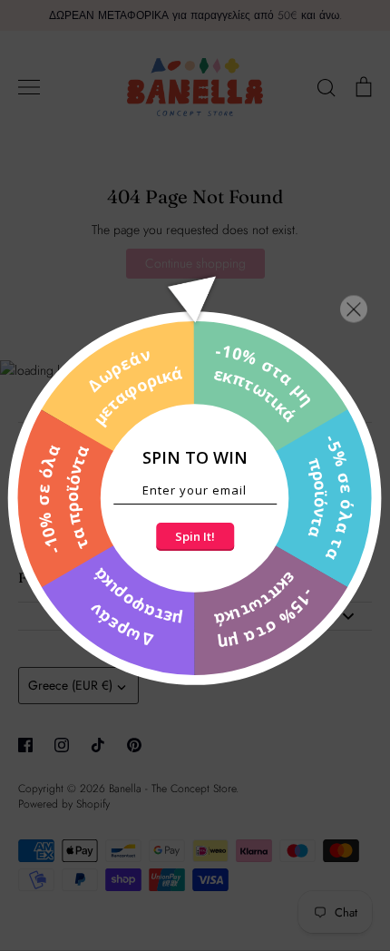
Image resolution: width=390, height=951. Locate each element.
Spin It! (195, 536)
